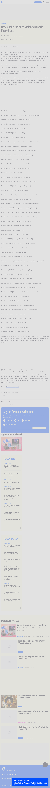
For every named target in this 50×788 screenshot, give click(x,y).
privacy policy (31, 783)
